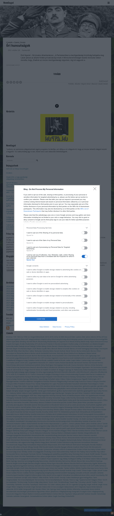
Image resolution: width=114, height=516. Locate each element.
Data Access (57, 327)
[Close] (95, 189)
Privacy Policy (69, 327)
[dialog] (57, 258)
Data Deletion (44, 327)
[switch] (85, 232)
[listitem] (57, 228)
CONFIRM (41, 319)
